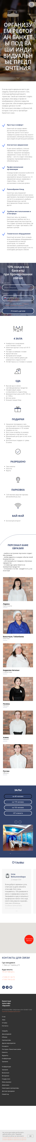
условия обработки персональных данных (14, 1138)
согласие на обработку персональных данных (16, 620)
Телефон (5, 609)
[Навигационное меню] (31, 4)
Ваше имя (6, 599)
